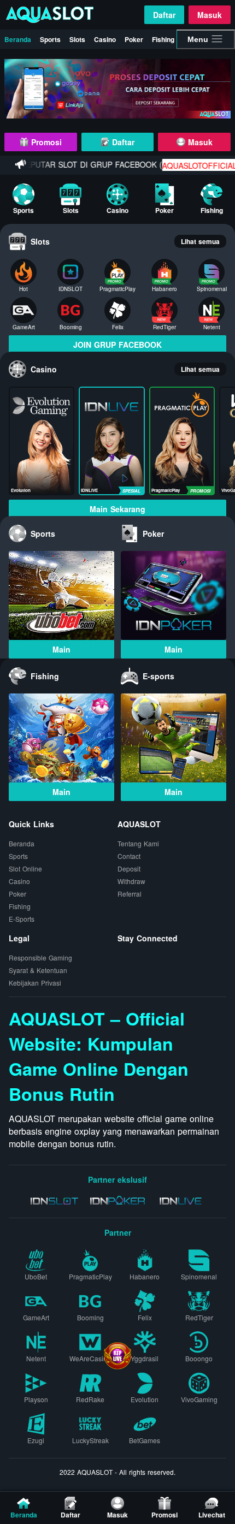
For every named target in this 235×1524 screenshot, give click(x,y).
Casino (105, 39)
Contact (129, 856)
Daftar (164, 14)
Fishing (163, 39)
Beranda (17, 39)
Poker (134, 39)
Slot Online (25, 868)
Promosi (45, 142)
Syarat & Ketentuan (38, 970)
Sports (50, 39)
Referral (130, 893)
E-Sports (21, 918)
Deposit (129, 868)
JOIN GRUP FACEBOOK (117, 344)
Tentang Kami (138, 843)
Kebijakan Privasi (35, 982)
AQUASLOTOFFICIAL (187, 165)
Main (61, 649)
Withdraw (131, 881)
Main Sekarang (117, 508)
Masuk (209, 14)
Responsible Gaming (40, 957)
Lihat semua (200, 241)
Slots (77, 39)
